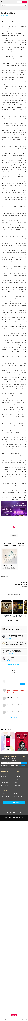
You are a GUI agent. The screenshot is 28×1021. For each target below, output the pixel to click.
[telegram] (20, 812)
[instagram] (17, 812)
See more (14, 717)
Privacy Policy (21, 765)
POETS (4, 7)
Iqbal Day (14, 535)
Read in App (14, 1015)
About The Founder (18, 776)
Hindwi (2, 793)
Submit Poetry (4, 785)
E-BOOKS (23, 7)
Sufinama (16, 793)
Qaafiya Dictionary (5, 776)
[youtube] (14, 812)
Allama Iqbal (5, 15)
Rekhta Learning (18, 796)
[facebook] (8, 812)
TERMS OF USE (15, 817)
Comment (22, 683)
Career (15, 782)
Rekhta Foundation (18, 774)
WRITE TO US (15, 802)
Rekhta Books (4, 798)
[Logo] (6, 2)
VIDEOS (18, 7)
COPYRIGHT (21, 817)
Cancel (17, 683)
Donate (19, 1)
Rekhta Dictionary (5, 796)
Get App (24, 1)
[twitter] (11, 812)
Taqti (2, 779)
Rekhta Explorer (18, 785)
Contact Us (16, 779)
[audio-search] (25, 5)
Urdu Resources (5, 782)
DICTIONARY (13, 7)
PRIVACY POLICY (8, 817)
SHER (8, 7)
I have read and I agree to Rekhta (14, 765)
